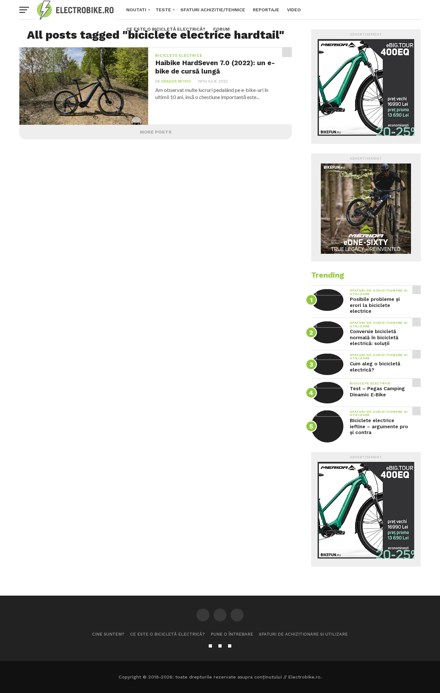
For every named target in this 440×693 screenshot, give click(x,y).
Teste (163, 9)
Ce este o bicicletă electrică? (166, 29)
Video (294, 9)
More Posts (156, 131)
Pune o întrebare (232, 634)
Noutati (136, 9)
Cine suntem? (108, 634)
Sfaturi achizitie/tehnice (212, 9)
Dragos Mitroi (176, 81)
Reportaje (266, 9)
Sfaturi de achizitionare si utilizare (303, 634)
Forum (221, 29)
